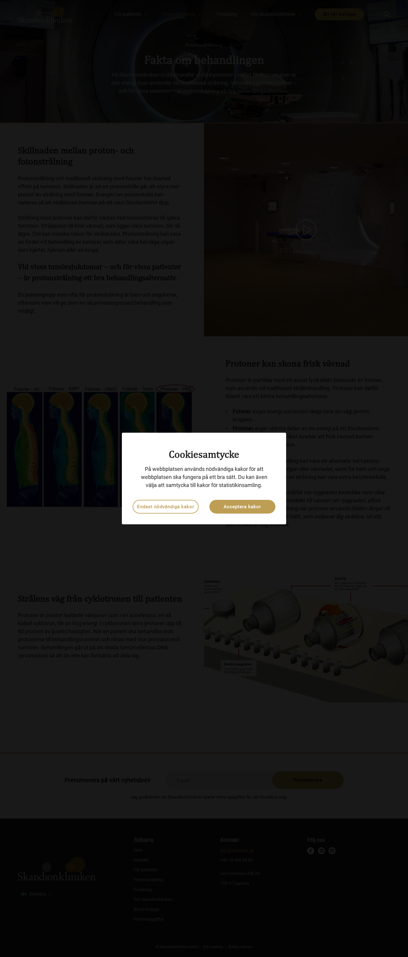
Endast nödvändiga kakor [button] (165, 506)
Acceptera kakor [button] (242, 506)
